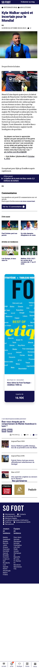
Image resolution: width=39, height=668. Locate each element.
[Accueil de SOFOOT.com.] (6, 2)
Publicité (8, 522)
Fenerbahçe (18, 545)
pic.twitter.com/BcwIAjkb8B (15, 152)
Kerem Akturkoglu (7, 570)
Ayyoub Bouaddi (6, 554)
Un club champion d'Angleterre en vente (29, 222)
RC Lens (16, 559)
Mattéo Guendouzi (6, 538)
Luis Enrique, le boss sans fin (9, 247)
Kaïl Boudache (6, 562)
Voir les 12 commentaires (12, 207)
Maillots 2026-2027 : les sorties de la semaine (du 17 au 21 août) (28, 249)
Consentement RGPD (23, 522)
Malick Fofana (5, 574)
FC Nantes (17, 561)
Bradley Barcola (5, 542)
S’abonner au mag (28, 2)
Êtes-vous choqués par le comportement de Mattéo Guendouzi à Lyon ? (19, 423)
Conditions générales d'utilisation (16, 520)
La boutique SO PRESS (13, 516)
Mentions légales (11, 518)
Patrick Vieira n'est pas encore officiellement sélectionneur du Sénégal (18, 455)
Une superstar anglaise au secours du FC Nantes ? (16, 471)
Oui (4, 430)
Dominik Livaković (6, 558)
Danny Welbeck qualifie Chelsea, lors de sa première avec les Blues (17, 440)
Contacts (22, 514)
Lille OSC (17, 547)
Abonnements (10, 514)
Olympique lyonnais (17, 542)
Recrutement (9, 524)
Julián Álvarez (5, 546)
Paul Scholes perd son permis (9, 222)
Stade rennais (16, 550)
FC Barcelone (17, 564)
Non (10, 430)
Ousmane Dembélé (6, 550)
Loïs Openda (5, 566)
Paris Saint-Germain (18, 538)
